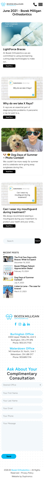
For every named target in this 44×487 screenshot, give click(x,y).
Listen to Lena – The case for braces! (27, 287)
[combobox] (22, 385)
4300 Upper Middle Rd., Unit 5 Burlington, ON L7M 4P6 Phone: (22, 340)
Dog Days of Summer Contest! (24, 278)
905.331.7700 (25, 343)
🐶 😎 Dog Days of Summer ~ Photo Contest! (20, 156)
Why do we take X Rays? (18, 103)
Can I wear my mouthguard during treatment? (20, 210)
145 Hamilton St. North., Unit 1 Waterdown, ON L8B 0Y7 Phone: (22, 354)
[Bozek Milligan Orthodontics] (12, 4)
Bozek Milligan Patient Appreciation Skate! (24, 267)
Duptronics (27, 476)
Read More (9, 66)
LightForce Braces (14, 49)
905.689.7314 (25, 357)
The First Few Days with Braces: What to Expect (25, 258)
